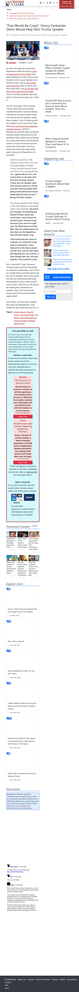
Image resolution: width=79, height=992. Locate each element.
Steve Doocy (19, 323)
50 (45, 121)
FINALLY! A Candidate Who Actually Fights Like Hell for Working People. (63, 261)
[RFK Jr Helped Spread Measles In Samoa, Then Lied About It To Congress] (58, 128)
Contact (30, 979)
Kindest (16, 502)
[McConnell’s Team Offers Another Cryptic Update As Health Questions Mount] (58, 54)
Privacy (55, 979)
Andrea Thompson (51, 116)
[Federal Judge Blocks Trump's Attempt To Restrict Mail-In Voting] (58, 203)
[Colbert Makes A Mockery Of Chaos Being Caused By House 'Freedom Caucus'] (22, 691)
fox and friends (27, 315)
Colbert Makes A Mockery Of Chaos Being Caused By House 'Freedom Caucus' (22, 706)
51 (45, 48)
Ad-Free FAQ (32, 472)
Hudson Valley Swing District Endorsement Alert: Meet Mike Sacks (61, 252)
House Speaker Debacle (24, 320)
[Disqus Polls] (23, 836)
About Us (22, 979)
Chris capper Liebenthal (53, 191)
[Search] (57, 3)
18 (8, 683)
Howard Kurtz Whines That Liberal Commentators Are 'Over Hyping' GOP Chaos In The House (22, 741)
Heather (12, 62)
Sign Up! (50, 297)
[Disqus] (23, 887)
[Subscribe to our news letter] (54, 3)
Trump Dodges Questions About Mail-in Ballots (57, 183)
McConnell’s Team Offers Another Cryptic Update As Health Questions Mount (57, 69)
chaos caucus (20, 312)
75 (8, 651)
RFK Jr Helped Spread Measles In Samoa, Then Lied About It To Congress (57, 142)
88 (45, 83)
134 (8, 718)
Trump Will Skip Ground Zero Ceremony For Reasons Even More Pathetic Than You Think (58, 106)
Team (13, 979)
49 (8, 621)
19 (45, 164)
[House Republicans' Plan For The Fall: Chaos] (22, 658)
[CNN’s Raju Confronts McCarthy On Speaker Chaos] (22, 761)
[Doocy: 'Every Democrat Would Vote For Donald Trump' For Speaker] (22, 596)
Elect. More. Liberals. (16, 641)
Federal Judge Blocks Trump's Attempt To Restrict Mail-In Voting (57, 216)
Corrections (72, 979)
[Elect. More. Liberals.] (22, 629)
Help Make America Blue (58, 269)
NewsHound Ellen (51, 151)
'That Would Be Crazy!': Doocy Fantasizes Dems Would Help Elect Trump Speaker (36, 27)
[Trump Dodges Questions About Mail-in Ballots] (58, 170)
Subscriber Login (67, 6)
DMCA (62, 979)
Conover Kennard (51, 77)
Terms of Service (22, 806)
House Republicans (28, 317)
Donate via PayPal (29, 497)
